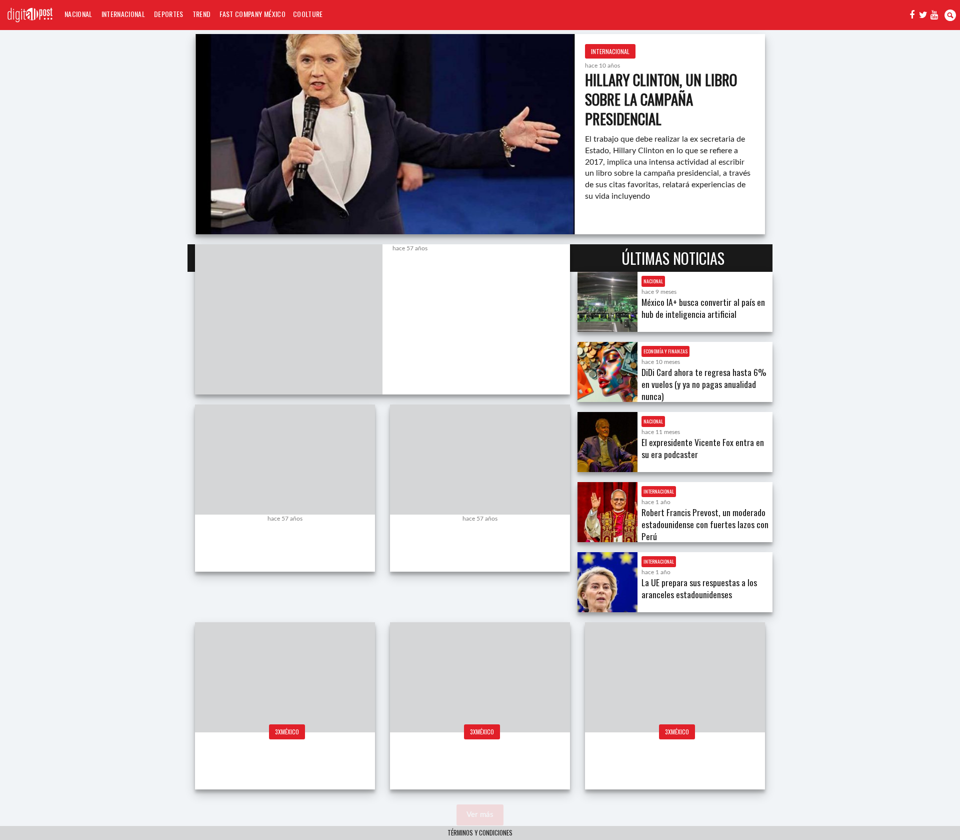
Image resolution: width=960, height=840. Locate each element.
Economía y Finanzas (666, 351)
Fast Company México (252, 14)
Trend (201, 14)
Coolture (308, 14)
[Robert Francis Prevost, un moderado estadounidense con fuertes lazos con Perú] (608, 512)
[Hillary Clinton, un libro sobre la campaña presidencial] (385, 134)
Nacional (78, 14)
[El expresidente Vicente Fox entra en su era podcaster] (608, 442)
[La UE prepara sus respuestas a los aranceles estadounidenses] (608, 582)
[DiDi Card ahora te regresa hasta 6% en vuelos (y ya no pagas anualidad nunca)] (608, 372)
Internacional (123, 14)
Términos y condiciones (480, 832)
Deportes (169, 14)
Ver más (480, 814)
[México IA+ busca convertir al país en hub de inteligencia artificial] (608, 302)
